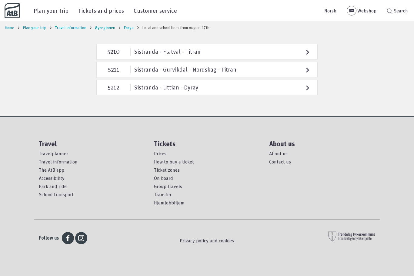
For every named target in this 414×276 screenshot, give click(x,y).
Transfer (163, 194)
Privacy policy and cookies (207, 240)
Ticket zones (167, 170)
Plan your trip (51, 10)
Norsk (330, 11)
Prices (160, 153)
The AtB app (51, 170)
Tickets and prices (101, 10)
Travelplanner (53, 153)
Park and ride (53, 186)
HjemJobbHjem (169, 203)
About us (278, 153)
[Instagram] (81, 238)
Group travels (168, 186)
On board (163, 178)
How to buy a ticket (174, 162)
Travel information (58, 162)
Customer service (155, 10)
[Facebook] (68, 238)
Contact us (280, 162)
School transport (56, 194)
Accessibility (52, 178)
